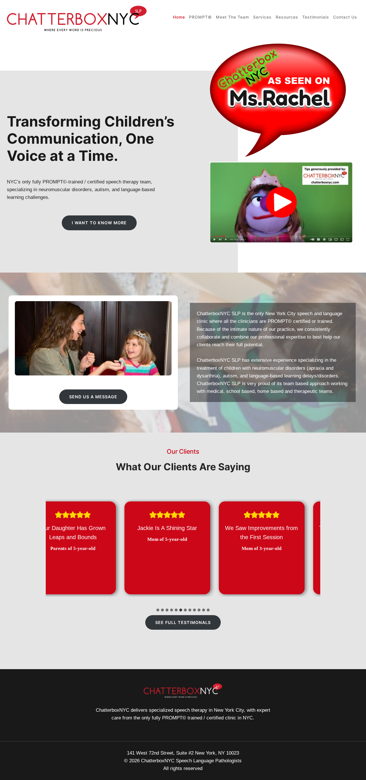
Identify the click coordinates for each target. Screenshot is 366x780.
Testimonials (315, 17)
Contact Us (345, 17)
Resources (287, 17)
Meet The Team (232, 17)
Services (262, 17)
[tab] (157, 610)
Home (179, 17)
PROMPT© (200, 17)
